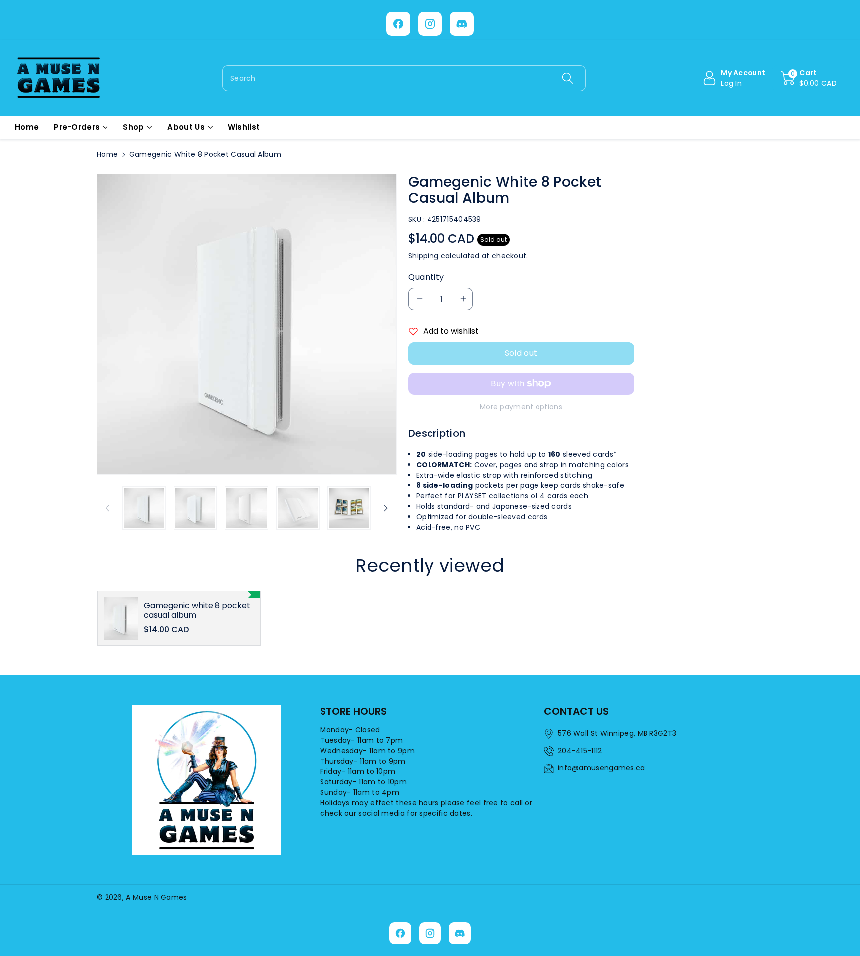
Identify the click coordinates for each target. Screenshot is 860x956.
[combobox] (404, 78)
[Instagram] (430, 24)
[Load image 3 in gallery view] (246, 508)
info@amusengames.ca (601, 768)
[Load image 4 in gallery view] (298, 508)
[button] (808, 78)
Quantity (426, 277)
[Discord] (462, 24)
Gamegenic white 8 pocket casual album (197, 610)
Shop (133, 127)
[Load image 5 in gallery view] (349, 508)
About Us (185, 127)
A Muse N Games (156, 897)
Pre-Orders (77, 127)
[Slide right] (386, 508)
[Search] (567, 78)
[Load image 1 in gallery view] (144, 508)
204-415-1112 (580, 751)
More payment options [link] (521, 407)
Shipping (423, 256)
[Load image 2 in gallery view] (195, 508)
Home (107, 154)
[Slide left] (107, 508)
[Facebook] (398, 24)
